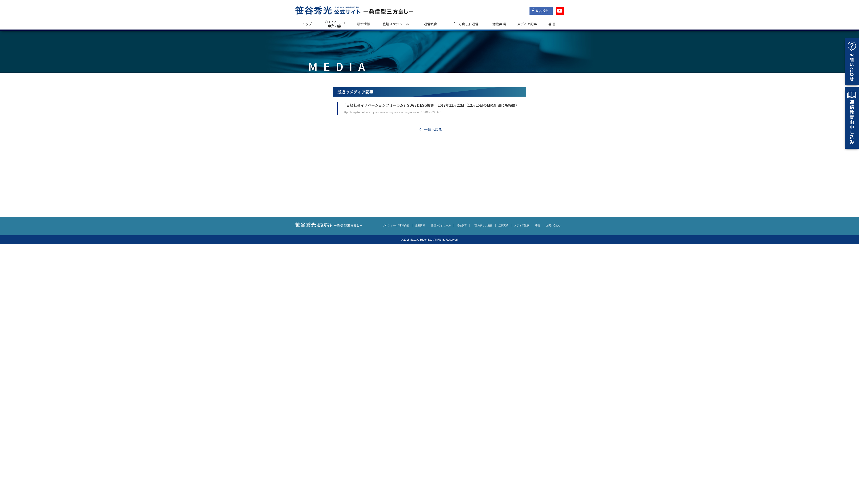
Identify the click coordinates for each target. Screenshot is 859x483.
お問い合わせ (553, 225)
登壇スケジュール (396, 23)
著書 (537, 225)
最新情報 (363, 23)
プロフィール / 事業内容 (334, 23)
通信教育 (430, 23)
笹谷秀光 (541, 10)
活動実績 (499, 23)
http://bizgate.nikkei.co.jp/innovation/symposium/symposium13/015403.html (392, 112)
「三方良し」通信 (482, 225)
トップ (307, 23)
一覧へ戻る (432, 129)
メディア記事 (527, 23)
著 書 (552, 23)
